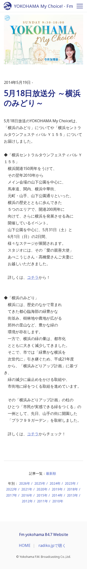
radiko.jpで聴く (52, 545)
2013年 (72, 495)
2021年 (26, 489)
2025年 (39, 483)
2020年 (42, 489)
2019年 (57, 489)
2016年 (26, 495)
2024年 (55, 483)
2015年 (42, 495)
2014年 (57, 495)
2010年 (57, 501)
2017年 (11, 495)
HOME (24, 545)
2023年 (70, 483)
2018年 (72, 489)
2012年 (27, 501)
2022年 (11, 489)
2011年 (42, 501)
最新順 (51, 473)
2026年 (24, 483)
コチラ (33, 277)
